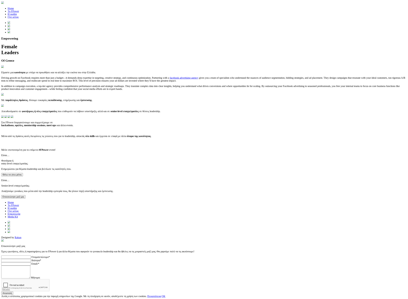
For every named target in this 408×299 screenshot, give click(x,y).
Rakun (18, 237)
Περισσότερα (154, 296)
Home (11, 8)
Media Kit (13, 216)
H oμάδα (12, 208)
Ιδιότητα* (36, 260)
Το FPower (13, 11)
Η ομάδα (12, 14)
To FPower (13, 205)
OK (163, 296)
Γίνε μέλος (13, 17)
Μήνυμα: (35, 277)
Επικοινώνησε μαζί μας (13, 197)
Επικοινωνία (14, 214)
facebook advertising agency (184, 77)
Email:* (35, 263)
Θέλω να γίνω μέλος (12, 174)
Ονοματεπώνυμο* (40, 257)
